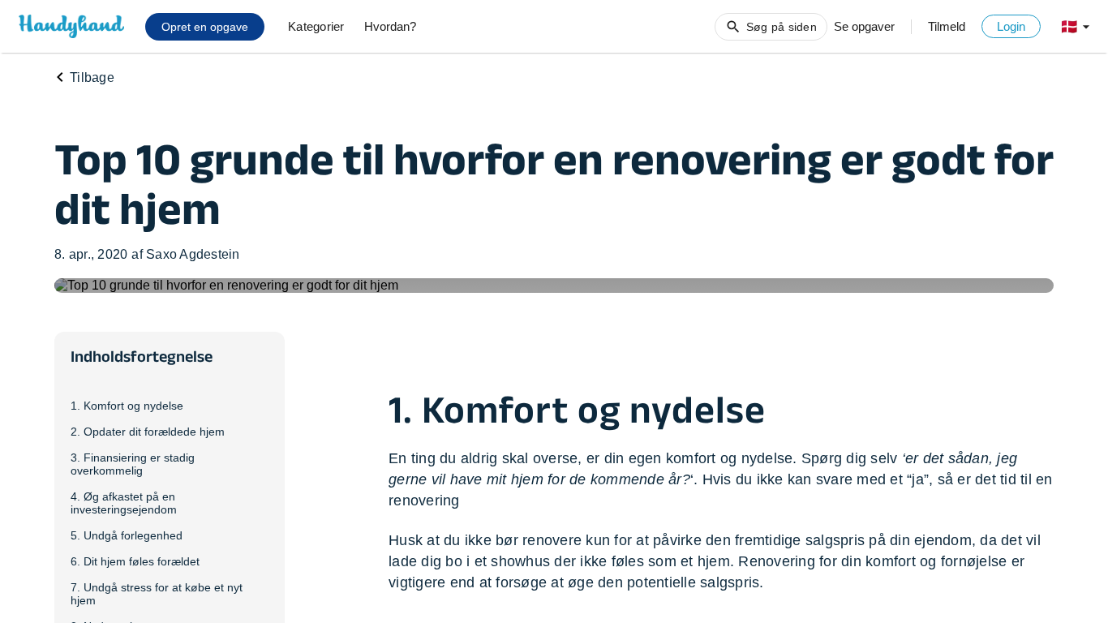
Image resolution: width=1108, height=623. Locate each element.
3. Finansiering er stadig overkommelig (133, 464)
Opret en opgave (204, 26)
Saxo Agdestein (193, 254)
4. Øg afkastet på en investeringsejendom (124, 503)
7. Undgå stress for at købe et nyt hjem (157, 594)
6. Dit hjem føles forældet (135, 561)
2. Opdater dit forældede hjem (148, 431)
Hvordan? (390, 26)
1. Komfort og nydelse (127, 405)
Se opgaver (864, 26)
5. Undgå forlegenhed (127, 535)
